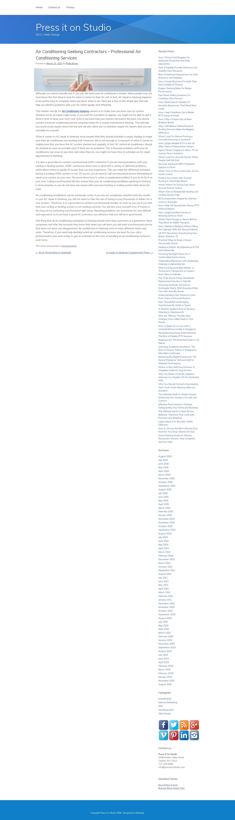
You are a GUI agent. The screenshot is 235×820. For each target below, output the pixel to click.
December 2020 (166, 603)
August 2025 (165, 489)
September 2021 (166, 570)
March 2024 (164, 552)
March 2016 (164, 669)
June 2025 (163, 496)
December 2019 (166, 643)
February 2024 (165, 555)
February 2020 (165, 636)
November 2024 (166, 522)
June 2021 (163, 581)
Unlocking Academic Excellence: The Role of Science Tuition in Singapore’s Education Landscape (177, 350)
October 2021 (165, 566)
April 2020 (163, 629)
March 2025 (164, 507)
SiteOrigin (139, 813)
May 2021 (163, 585)
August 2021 (165, 573)
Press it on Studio (73, 27)
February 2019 (165, 665)
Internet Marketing (167, 702)
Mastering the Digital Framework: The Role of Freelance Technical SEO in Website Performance (177, 360)
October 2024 (165, 526)
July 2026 (163, 460)
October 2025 (165, 482)
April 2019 (163, 662)
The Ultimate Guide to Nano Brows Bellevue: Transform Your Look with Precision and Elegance (176, 414)
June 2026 (163, 463)
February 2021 (165, 596)
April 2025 (163, 504)
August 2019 (165, 651)
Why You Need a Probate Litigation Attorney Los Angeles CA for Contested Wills (178, 377)
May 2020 (163, 625)
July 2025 (163, 493)
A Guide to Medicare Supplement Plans (129, 252)
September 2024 (166, 529)
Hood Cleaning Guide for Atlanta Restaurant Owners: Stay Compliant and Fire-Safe (176, 438)
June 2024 (163, 540)
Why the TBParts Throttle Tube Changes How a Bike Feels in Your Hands (175, 319)
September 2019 (166, 647)
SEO (160, 706)
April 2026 (163, 471)
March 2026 (164, 474)
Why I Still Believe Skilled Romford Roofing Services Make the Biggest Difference (176, 129)
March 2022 (164, 563)
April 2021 (163, 588)
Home (39, 7)
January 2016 (165, 676)
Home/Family (164, 698)
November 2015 (166, 680)
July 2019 (163, 654)
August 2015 (165, 684)
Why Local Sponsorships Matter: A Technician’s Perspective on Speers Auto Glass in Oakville (176, 271)
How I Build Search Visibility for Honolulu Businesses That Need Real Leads (177, 105)
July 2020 (163, 621)
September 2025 (166, 485)
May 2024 (163, 544)
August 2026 (165, 456)
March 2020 (164, 632)
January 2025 (165, 515)
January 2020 (165, 640)
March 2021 (164, 592)
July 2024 (163, 537)
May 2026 (163, 467)
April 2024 (163, 548)
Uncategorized (68, 245)
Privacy (70, 7)
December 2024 (166, 518)
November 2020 (166, 607)
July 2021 (163, 577)
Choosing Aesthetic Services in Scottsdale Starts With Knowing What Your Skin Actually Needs (178, 288)
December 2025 (166, 478)
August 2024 (165, 533)
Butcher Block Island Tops (171, 788)
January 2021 (165, 599)
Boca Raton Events (168, 784)
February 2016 (165, 673)
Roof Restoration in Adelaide (53, 252)
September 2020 (166, 614)
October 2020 (165, 610)
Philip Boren (72, 63)
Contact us (54, 7)
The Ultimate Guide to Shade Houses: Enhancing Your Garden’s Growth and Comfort (177, 397)
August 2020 (165, 618)
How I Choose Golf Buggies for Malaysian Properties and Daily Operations (174, 60)
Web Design (164, 713)
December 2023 (166, 559)
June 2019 (163, 658)
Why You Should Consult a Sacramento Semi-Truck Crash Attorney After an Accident (178, 387)
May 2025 (163, 500)
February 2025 (165, 511)
